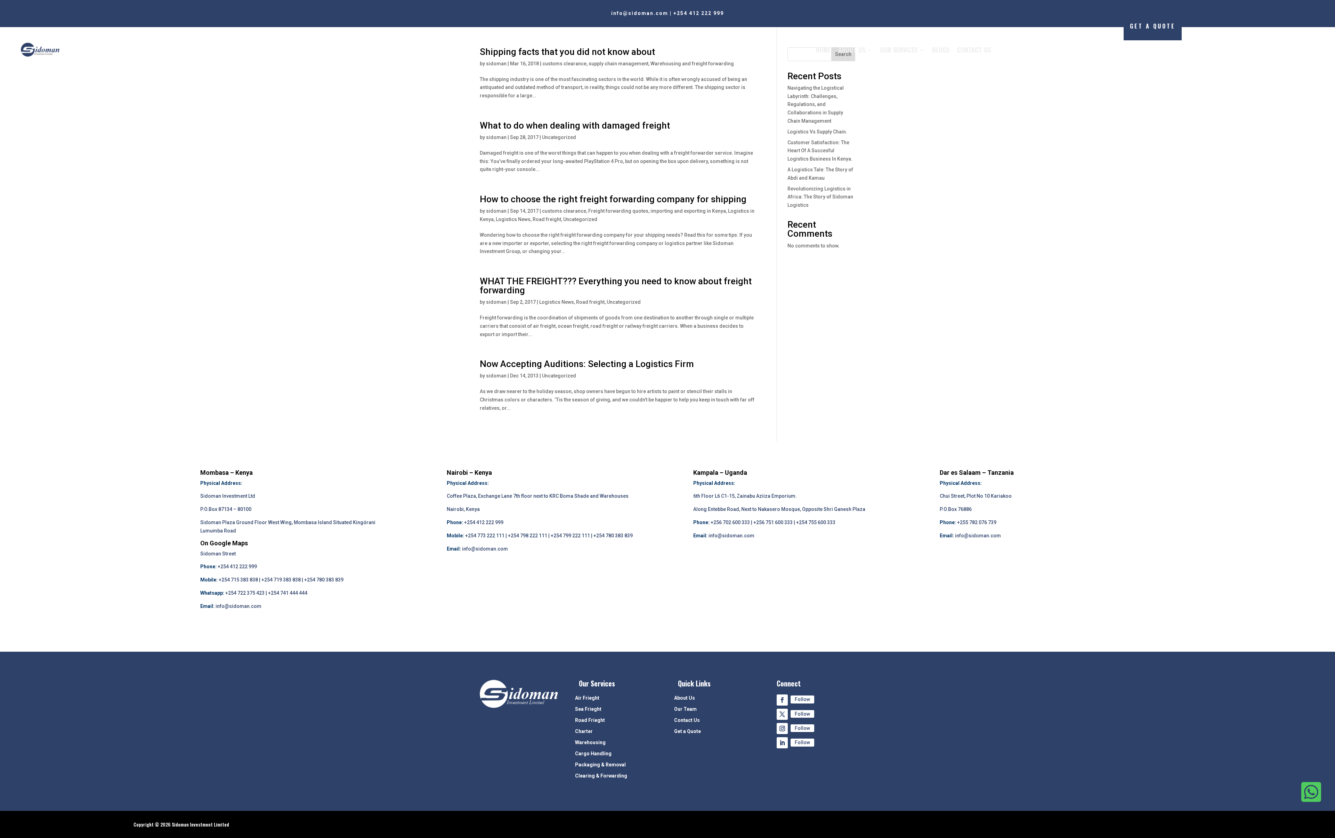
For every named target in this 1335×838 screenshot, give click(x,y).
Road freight (547, 219)
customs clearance (564, 211)
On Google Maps (224, 543)
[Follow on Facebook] (782, 700)
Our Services (898, 49)
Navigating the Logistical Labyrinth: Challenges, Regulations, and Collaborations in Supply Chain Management (815, 104)
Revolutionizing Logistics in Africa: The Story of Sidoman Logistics (820, 197)
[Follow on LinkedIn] (782, 742)
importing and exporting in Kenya (688, 211)
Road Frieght (590, 720)
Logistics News (513, 219)
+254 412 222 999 (698, 13)
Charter (584, 731)
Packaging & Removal (600, 764)
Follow (802, 699)
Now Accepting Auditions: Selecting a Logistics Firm (587, 364)
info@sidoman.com (639, 13)
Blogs (940, 49)
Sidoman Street (218, 553)
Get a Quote (687, 731)
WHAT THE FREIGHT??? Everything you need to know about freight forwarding (616, 285)
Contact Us (974, 49)
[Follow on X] (782, 714)
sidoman (496, 137)
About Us (851, 49)
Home (823, 49)
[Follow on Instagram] (782, 728)
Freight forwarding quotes (618, 211)
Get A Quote (1152, 26)
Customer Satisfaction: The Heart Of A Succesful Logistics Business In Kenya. (819, 151)
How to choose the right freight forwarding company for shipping (613, 199)
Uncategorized (559, 137)
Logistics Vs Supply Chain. (817, 132)
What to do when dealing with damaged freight (575, 125)
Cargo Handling (593, 753)
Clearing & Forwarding (601, 776)
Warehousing (590, 742)
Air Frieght (587, 698)
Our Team (685, 709)
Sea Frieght (588, 709)
